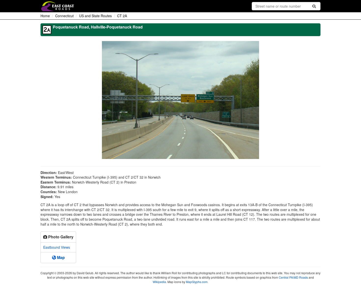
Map (60, 257)
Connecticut (64, 15)
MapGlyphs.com (197, 282)
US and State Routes (95, 15)
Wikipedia (159, 282)
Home (45, 15)
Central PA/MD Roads (293, 277)
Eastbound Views (56, 247)
